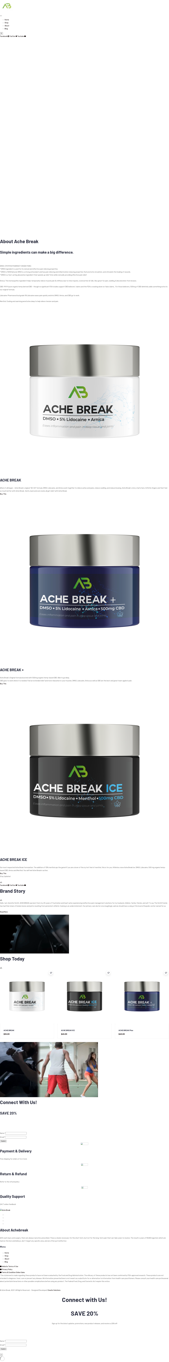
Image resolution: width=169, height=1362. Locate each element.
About (7, 26)
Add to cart (26, 1023)
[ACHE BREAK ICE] (84, 996)
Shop (6, 23)
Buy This (3, 494)
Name (2, 1133)
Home (7, 20)
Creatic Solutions (54, 1290)
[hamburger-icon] (1, 15)
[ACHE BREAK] (27, 996)
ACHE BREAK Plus (126, 1030)
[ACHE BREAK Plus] (142, 996)
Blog (6, 29)
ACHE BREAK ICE (68, 1030)
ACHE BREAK (9, 1030)
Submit (3, 1141)
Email (2, 1137)
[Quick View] (3, 1022)
